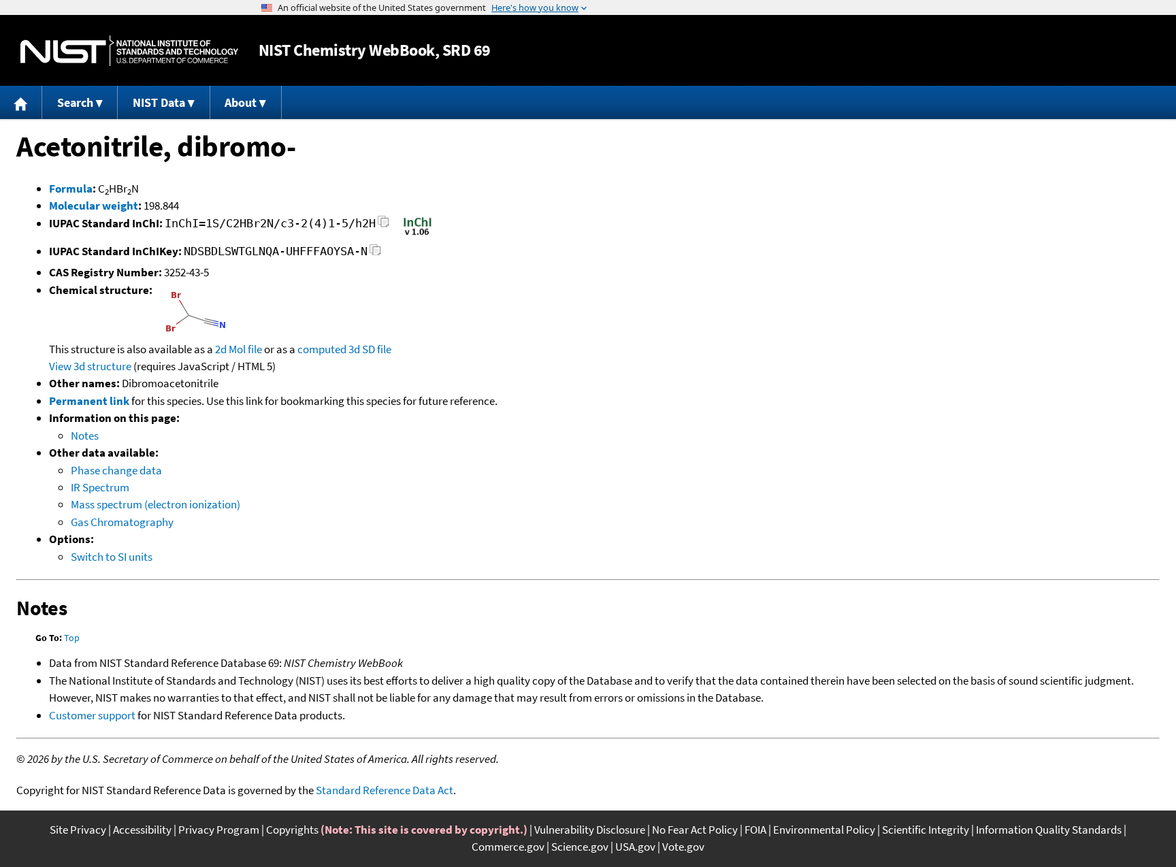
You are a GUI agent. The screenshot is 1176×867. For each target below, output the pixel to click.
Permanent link (89, 400)
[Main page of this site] (21, 102)
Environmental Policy (824, 829)
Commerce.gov (508, 846)
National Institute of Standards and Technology (129, 50)
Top (72, 638)
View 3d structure (90, 366)
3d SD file (369, 349)
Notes (85, 435)
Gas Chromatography (122, 521)
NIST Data (159, 102)
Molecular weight (93, 205)
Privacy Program (218, 829)
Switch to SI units (111, 556)
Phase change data (116, 470)
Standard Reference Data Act (384, 790)
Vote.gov (683, 846)
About (241, 102)
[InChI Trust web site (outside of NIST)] (417, 234)
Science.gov (579, 846)
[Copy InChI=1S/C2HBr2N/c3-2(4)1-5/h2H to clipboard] (383, 225)
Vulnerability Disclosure (589, 829)
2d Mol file (238, 349)
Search (75, 102)
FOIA (755, 829)
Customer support (92, 715)
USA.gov (635, 846)
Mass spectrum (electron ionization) (155, 504)
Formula (71, 188)
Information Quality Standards (1049, 829)
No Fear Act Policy (695, 829)
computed (321, 349)
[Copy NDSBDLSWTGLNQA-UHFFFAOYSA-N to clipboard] (375, 253)
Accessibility (142, 829)
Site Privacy (78, 829)
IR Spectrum (100, 487)
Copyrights (292, 829)
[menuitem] (21, 102)
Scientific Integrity (925, 829)
